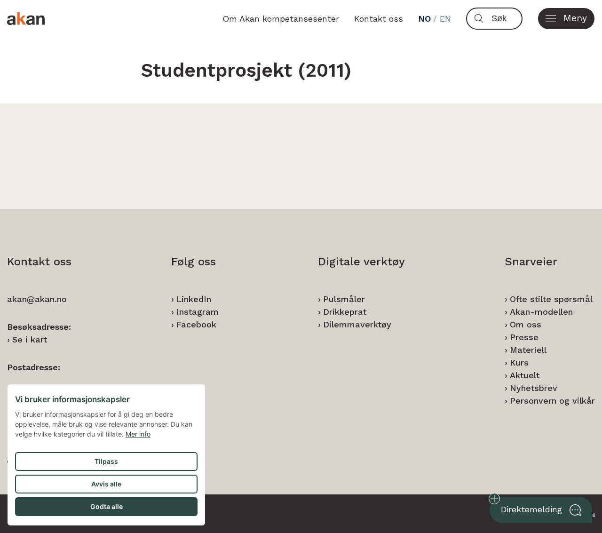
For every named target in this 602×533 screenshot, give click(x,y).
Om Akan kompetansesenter (280, 19)
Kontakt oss (378, 19)
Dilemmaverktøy (357, 324)
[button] (566, 19)
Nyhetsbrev (533, 388)
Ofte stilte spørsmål (551, 299)
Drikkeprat (344, 312)
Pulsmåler (344, 299)
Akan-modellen (541, 312)
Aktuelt (524, 375)
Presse (524, 337)
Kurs (519, 362)
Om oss (525, 324)
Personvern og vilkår (552, 401)
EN (445, 19)
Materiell (528, 350)
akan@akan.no (37, 299)
